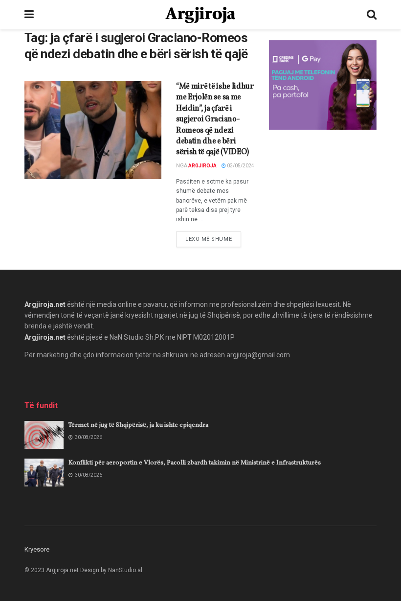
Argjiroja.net (45, 304)
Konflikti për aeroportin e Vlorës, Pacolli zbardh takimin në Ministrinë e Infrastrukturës (194, 463)
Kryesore (36, 549)
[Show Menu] (29, 14)
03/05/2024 (240, 165)
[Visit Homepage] (200, 15)
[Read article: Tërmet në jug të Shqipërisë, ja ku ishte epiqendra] (44, 435)
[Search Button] (372, 14)
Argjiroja (202, 165)
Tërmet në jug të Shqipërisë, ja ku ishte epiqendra (138, 425)
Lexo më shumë (213, 238)
